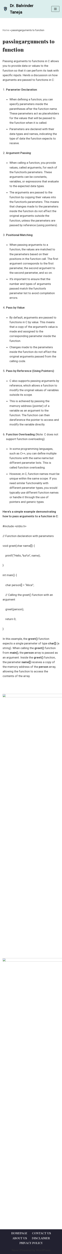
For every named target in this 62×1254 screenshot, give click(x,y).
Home (6, 30)
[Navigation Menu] (55, 9)
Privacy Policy (31, 1243)
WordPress (43, 1250)
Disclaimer (41, 1238)
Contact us (41, 1233)
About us (19, 1238)
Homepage (19, 1233)
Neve (15, 1250)
